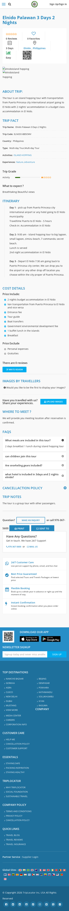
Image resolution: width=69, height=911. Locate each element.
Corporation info (16, 724)
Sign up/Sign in (58, 4)
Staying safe (13, 763)
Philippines (39, 48)
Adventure (29, 162)
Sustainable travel (17, 796)
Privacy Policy (14, 815)
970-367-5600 (14, 546)
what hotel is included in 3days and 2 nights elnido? (31, 476)
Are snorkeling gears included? (23, 465)
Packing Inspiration (17, 767)
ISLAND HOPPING (22, 155)
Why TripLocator (15, 787)
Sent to (44, 528)
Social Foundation (17, 791)
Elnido (27, 48)
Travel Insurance (16, 844)
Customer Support (16, 748)
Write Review (15, 369)
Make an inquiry (31, 520)
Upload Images (54, 401)
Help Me (10, 739)
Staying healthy (15, 772)
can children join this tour (20, 456)
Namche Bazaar (14, 678)
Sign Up (56, 654)
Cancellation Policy (17, 743)
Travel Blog (13, 835)
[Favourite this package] (34, 34)
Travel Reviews (14, 839)
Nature (19, 162)
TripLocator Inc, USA (34, 892)
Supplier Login (30, 857)
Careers (10, 719)
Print (20, 528)
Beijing (42, 678)
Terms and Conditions (18, 811)
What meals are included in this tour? (28, 440)
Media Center (13, 715)
